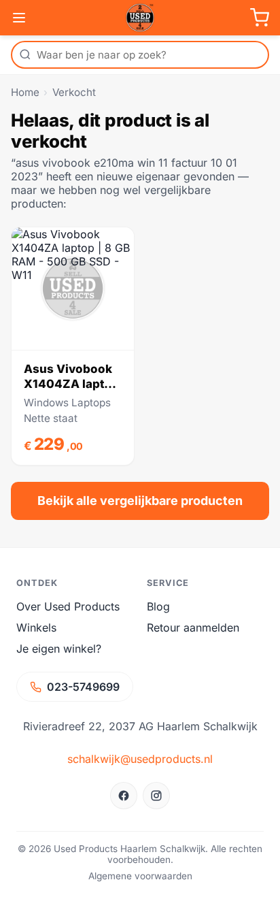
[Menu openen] (19, 18)
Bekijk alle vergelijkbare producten (140, 500)
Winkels (36, 627)
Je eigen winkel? (58, 648)
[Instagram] (156, 795)
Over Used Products (68, 606)
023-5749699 (83, 687)
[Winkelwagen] (259, 17)
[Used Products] (140, 17)
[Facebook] (123, 795)
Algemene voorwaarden (140, 875)
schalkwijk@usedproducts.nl (140, 759)
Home (25, 92)
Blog (158, 606)
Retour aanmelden (193, 627)
